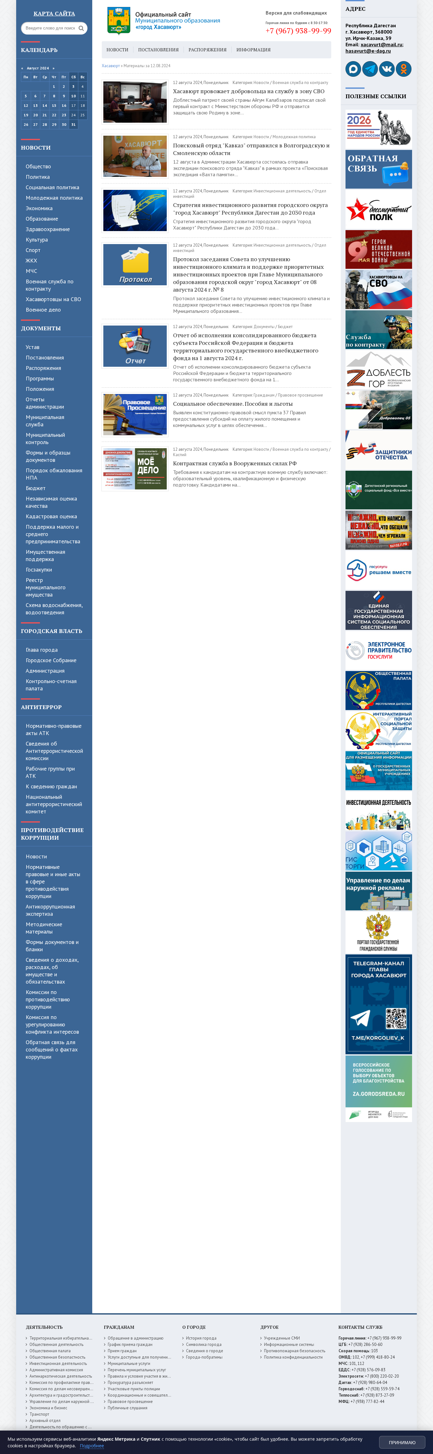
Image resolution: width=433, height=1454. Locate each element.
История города (201, 1338)
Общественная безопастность (57, 1357)
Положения (40, 388)
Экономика (39, 208)
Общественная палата (50, 1351)
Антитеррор (41, 707)
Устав (32, 347)
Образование (42, 218)
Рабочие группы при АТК (50, 772)
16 (64, 105)
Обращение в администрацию (136, 1338)
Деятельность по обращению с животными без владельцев (84, 1427)
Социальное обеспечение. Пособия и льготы (233, 403)
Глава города (42, 649)
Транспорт (39, 1414)
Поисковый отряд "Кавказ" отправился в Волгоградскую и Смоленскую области (251, 149)
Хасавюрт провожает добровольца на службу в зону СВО (249, 91)
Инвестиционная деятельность (282, 191)
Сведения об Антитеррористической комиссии (54, 751)
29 (54, 124)
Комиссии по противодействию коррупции (48, 999)
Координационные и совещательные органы (149, 1395)
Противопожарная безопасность (294, 1351)
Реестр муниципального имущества (46, 587)
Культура (37, 239)
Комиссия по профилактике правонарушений (71, 1382)
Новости (36, 147)
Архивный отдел (45, 1420)
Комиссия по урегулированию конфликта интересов (52, 1024)
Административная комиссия (56, 1370)
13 (35, 105)
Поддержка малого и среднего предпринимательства (53, 534)
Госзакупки (39, 569)
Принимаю (402, 1442)
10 (73, 96)
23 (64, 115)
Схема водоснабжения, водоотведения (54, 608)
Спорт (33, 250)
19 (26, 115)
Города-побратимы (204, 1357)
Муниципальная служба (45, 420)
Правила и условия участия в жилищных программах (157, 1376)
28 (44, 124)
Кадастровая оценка (51, 516)
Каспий (179, 454)
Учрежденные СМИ (282, 1338)
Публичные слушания (127, 1408)
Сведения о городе (204, 1351)
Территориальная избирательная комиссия (69, 1338)
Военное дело (43, 309)
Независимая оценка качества (51, 502)
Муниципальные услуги (129, 1363)
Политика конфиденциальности (293, 1357)
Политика (38, 176)
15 (54, 105)
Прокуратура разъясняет (130, 1382)
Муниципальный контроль (45, 438)
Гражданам (264, 395)
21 (44, 115)
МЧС (31, 271)
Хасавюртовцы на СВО (53, 299)
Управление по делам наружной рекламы (68, 1401)
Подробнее (92, 1446)
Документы (41, 328)
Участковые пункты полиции (134, 1389)
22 (54, 115)
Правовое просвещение (300, 395)
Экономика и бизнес (48, 1408)
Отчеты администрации (45, 403)
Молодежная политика (54, 197)
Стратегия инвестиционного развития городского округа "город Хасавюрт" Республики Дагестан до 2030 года (250, 208)
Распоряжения (43, 368)
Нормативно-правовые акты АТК (53, 729)
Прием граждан (122, 1351)
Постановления (45, 357)
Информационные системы (289, 1344)
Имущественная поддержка (45, 555)
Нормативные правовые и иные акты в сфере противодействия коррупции (53, 881)
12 (26, 105)
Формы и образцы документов (48, 456)
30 (64, 124)
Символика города (204, 1344)
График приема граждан (130, 1344)
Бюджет (36, 488)
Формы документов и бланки (52, 945)
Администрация (45, 670)
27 (35, 124)
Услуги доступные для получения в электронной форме (159, 1357)
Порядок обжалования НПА (54, 474)
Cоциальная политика (52, 187)
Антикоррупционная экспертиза (50, 910)
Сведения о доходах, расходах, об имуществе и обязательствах (52, 970)
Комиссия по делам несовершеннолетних (68, 1389)
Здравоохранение (48, 229)
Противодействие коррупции (52, 833)
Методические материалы (44, 928)
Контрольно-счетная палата (51, 684)
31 (73, 124)
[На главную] (181, 20)
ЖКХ (31, 260)
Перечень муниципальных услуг (137, 1370)
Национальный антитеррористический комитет (54, 804)
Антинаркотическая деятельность (60, 1376)
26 (26, 124)
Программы (40, 378)
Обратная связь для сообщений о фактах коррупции (52, 1049)
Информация (253, 50)
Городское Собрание (51, 660)
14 (44, 105)
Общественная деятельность (56, 1344)
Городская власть (51, 631)
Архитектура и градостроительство (61, 1395)
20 (35, 115)
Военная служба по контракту (50, 285)
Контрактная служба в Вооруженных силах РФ (235, 463)
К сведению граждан (51, 786)
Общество (38, 166)
